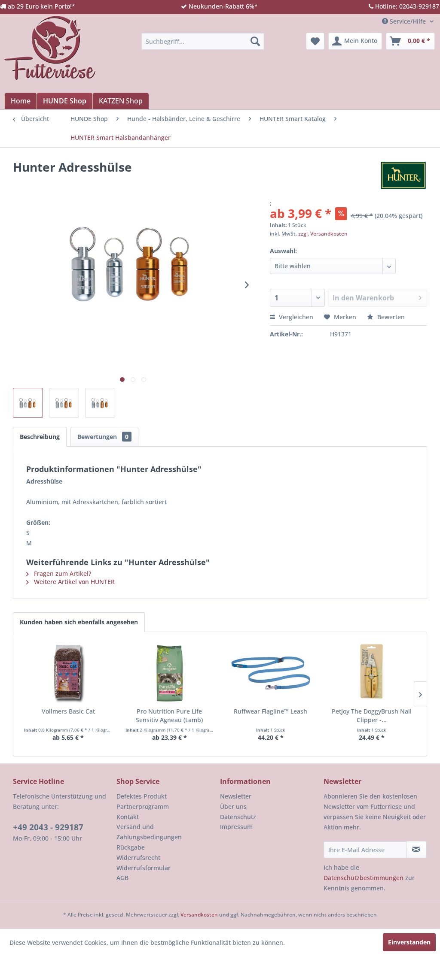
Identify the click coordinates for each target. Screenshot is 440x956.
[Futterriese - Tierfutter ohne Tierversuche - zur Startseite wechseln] (49, 47)
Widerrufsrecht (138, 857)
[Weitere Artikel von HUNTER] (403, 175)
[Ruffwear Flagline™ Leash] (270, 673)
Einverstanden (409, 942)
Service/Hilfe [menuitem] (408, 21)
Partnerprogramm (142, 806)
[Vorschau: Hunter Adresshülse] (28, 403)
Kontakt (127, 817)
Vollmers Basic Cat (68, 711)
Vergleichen (295, 317)
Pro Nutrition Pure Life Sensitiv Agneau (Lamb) (169, 715)
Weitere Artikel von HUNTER (73, 582)
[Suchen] (255, 41)
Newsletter (235, 796)
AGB (122, 878)
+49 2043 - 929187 (48, 827)
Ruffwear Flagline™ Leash (270, 711)
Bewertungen (102, 437)
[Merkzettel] (315, 41)
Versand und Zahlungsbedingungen (149, 832)
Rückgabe (130, 847)
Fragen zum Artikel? (61, 573)
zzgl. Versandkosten (323, 233)
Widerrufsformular (143, 868)
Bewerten (390, 317)
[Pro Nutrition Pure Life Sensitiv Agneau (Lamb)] (169, 673)
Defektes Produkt (141, 796)
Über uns (233, 806)
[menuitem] (203, 41)
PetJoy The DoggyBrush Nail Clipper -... (372, 715)
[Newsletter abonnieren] (416, 849)
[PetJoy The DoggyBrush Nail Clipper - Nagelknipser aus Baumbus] (372, 673)
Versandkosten (199, 914)
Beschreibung (40, 437)
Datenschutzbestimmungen (363, 878)
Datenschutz (238, 817)
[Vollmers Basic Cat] (68, 673)
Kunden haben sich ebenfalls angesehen (79, 622)
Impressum (236, 827)
